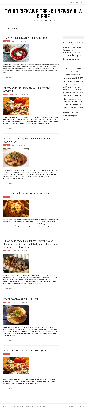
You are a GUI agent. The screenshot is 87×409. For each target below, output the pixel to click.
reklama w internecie (73, 81)
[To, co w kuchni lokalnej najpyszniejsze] (16, 53)
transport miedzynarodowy (75, 110)
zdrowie (66, 119)
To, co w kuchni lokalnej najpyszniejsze (25, 37)
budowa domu (74, 45)
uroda (65, 113)
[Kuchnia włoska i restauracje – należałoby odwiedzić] (16, 106)
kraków (75, 50)
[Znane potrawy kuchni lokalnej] (16, 315)
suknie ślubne (68, 107)
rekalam (79, 77)
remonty (65, 84)
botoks (64, 44)
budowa (68, 45)
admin (14, 41)
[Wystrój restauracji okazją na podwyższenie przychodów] (16, 157)
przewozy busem (74, 75)
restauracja (70, 84)
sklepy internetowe (70, 99)
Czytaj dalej (9, 77)
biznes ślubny (79, 42)
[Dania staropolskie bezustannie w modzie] (16, 208)
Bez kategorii (8, 94)
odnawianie (78, 66)
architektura (68, 42)
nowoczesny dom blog (74, 61)
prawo (71, 71)
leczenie (65, 55)
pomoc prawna (75, 68)
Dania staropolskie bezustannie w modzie (26, 193)
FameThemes (80, 406)
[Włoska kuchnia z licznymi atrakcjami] (16, 365)
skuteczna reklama (72, 104)
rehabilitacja (71, 78)
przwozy (65, 78)
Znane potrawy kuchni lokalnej (20, 298)
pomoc (66, 68)
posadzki (65, 72)
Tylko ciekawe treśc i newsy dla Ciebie (43, 13)
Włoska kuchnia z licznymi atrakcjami (24, 350)
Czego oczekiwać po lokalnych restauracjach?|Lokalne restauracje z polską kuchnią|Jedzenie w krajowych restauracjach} (30, 244)
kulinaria (7, 41)
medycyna (71, 59)
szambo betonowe (78, 107)
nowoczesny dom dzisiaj (68, 63)
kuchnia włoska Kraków (74, 52)
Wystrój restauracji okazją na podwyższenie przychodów (27, 140)
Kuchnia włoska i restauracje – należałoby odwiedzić (26, 89)
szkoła (64, 110)
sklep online (74, 95)
